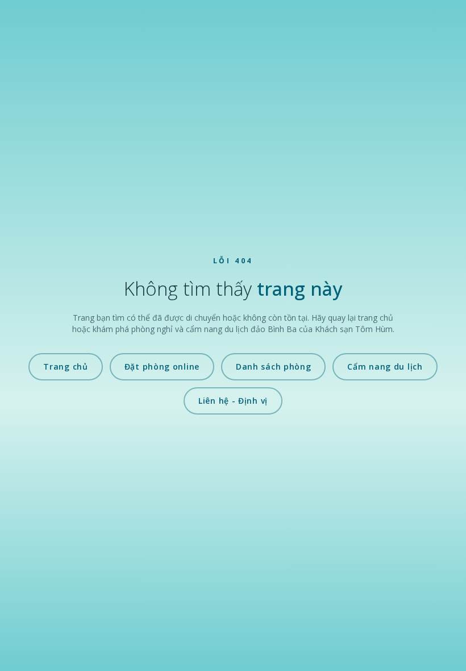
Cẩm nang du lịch (384, 366)
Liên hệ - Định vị (233, 400)
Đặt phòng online (161, 366)
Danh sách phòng (273, 366)
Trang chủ (65, 366)
